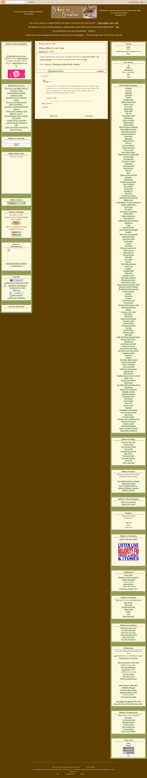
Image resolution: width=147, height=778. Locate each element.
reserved (83, 767)
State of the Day (128, 227)
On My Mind (128, 207)
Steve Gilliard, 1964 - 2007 (108, 23)
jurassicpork (128, 70)
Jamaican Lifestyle (128, 490)
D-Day (128, 225)
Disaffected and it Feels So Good (128, 376)
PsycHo (78, 774)
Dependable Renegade (128, 129)
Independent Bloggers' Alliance (16, 263)
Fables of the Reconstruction (128, 221)
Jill (128, 65)
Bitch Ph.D (128, 193)
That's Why (128, 273)
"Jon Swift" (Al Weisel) (124, 701)
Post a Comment (47, 103)
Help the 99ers (128, 330)
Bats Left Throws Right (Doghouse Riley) (128, 704)
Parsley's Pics (128, 405)
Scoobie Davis (128, 100)
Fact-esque (128, 106)
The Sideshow (128, 159)
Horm (128, 743)
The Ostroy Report (128, 161)
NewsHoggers (128, 168)
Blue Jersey (128, 453)
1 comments (100, 71)
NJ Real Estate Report (128, 451)
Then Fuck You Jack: (128, 632)
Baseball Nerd (128, 584)
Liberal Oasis (128, 109)
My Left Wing (128, 186)
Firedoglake (128, 136)
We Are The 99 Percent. (128, 389)
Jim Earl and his (128, 674)
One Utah (128, 257)
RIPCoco (128, 143)
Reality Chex (128, 378)
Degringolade (128, 401)
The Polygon (128, 399)
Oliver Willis (128, 111)
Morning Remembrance (128, 679)
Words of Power (128, 141)
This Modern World (128, 116)
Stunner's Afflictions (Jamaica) (128, 488)
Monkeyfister (128, 214)
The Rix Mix (128, 449)
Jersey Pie (128, 460)
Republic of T (128, 191)
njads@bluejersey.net (19, 63)
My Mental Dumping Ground (128, 289)
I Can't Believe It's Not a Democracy (128, 202)
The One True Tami (128, 442)
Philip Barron (128, 118)
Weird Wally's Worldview (128, 430)
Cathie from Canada (128, 483)
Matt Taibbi (128, 335)
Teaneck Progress (128, 458)
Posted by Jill (43, 52)
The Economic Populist (128, 412)
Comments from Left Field (128, 198)
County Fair (128, 266)
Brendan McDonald (128, 607)
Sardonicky (128, 355)
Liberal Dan (128, 414)
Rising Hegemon (128, 120)
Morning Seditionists (128, 667)
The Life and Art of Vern (129, 635)
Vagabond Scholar (128, 236)
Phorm (128, 745)
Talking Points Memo (128, 102)
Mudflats (128, 268)
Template (62, 774)
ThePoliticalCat (128, 218)
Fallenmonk (128, 163)
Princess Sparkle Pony (128, 248)
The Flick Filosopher (128, 630)
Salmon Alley (128, 383)
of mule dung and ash (128, 344)
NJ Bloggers (16, 266)
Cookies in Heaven (128, 346)
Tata (117, 27)
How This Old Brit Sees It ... (128, 486)
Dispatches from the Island (127, 577)
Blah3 (128, 173)
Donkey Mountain (128, 364)
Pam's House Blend (128, 731)
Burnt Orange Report (128, 380)
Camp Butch (126, 669)
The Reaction (128, 241)
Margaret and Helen (128, 280)
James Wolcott (128, 125)
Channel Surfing (128, 424)
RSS (128, 53)
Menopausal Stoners (128, 307)
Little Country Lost (128, 727)
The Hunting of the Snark (128, 348)
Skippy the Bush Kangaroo (128, 127)
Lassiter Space (128, 444)
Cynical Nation (128, 729)
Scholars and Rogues (128, 205)
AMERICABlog (128, 122)
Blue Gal (128, 170)
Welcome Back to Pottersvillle (128, 154)
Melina (128, 67)
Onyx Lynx (128, 403)
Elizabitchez (128, 387)
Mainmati (128, 408)
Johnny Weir (128, 609)
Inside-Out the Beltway (128, 319)
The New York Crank (128, 312)
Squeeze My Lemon (128, 504)
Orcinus (128, 97)
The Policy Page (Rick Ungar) (128, 351)
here (85, 59)
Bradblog (128, 232)
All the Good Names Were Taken (128, 284)
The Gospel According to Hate (128, 305)
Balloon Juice (128, 200)
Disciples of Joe (128, 275)
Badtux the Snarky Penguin (128, 287)
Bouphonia (128, 296)
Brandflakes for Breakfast (128, 410)
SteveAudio (128, 246)
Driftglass (128, 88)
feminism (76, 64)
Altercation (128, 718)
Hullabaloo (128, 93)
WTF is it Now (128, 150)
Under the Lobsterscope (128, 369)
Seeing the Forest (128, 239)
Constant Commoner (128, 421)
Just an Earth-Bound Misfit (128, 230)
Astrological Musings (128, 134)
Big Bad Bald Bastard (128, 426)
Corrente (128, 90)
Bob (47, 82)
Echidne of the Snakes (128, 182)
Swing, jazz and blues (128, 502)
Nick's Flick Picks (128, 637)
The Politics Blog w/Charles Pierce (128, 385)
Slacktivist (128, 177)
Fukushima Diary (128, 396)
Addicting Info (128, 371)
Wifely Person (128, 373)
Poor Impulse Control (128, 447)
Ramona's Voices (128, 353)
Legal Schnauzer (128, 291)
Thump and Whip (128, 367)
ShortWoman (128, 179)
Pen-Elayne (128, 316)
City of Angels (128, 303)
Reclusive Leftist (128, 321)
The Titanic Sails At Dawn (128, 360)
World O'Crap (128, 104)
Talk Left (128, 113)
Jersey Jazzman (128, 463)
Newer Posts (89, 116)
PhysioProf (128, 209)
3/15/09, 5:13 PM (51, 98)
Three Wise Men (128, 166)
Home (128, 47)
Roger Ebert (128, 575)
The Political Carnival (128, 131)
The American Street (128, 195)
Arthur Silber (128, 189)
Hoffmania (128, 95)
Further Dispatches (128, 580)
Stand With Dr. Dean (128, 282)
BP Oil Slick (128, 314)
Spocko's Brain (128, 157)
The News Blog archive (128, 690)
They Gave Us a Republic (128, 234)
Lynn (128, 614)
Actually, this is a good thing (16, 120)
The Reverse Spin (128, 300)
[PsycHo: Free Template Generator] (128, 748)
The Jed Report (128, 255)
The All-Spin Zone (128, 720)
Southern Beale (128, 323)
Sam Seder (128, 259)
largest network (22, 58)
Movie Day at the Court (128, 628)
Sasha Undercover (128, 216)
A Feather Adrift (128, 271)
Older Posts (53, 116)
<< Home (45, 107)
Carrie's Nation (128, 724)
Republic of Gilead (128, 392)
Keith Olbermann (128, 616)
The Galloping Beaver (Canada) (128, 481)
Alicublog (128, 294)
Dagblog (128, 357)
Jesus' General (128, 184)
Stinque (128, 310)
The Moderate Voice (128, 325)
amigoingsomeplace (128, 394)
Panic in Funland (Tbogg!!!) (128, 428)
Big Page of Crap (129, 676)
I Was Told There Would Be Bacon (128, 337)
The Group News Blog (128, 697)
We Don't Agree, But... (128, 339)
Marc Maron (128, 603)
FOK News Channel (126, 589)
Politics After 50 (128, 252)
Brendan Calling (128, 332)
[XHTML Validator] (128, 753)
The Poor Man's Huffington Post (128, 419)
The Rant (128, 328)
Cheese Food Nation (128, 362)
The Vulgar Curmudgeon (128, 211)
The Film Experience (128, 639)
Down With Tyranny (128, 152)
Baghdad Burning (128, 722)
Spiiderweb (128, 138)
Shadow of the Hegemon (128, 175)
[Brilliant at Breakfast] (16, 281)
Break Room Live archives (128, 658)
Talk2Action (128, 223)
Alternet (128, 262)
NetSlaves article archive (128, 692)
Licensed (87, 774)
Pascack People (128, 456)
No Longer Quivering (128, 278)
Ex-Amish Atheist (128, 417)
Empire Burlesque (128, 147)
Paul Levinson (128, 250)
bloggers (48, 64)
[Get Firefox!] (128, 751)
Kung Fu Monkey (128, 145)
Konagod (128, 298)
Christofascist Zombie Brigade (62, 64)
